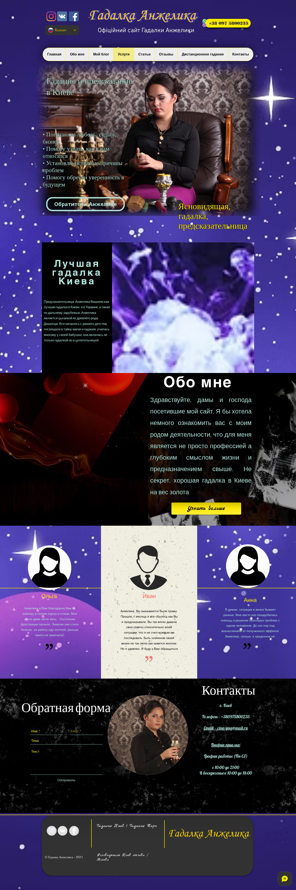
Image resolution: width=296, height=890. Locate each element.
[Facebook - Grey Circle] (74, 831)
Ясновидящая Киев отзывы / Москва (122, 857)
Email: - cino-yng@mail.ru (226, 728)
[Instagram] (51, 16)
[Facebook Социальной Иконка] (74, 16)
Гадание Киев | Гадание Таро (127, 826)
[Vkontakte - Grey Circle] (62, 831)
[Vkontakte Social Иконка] (62, 16)
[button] (85, 204)
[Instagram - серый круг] (52, 831)
